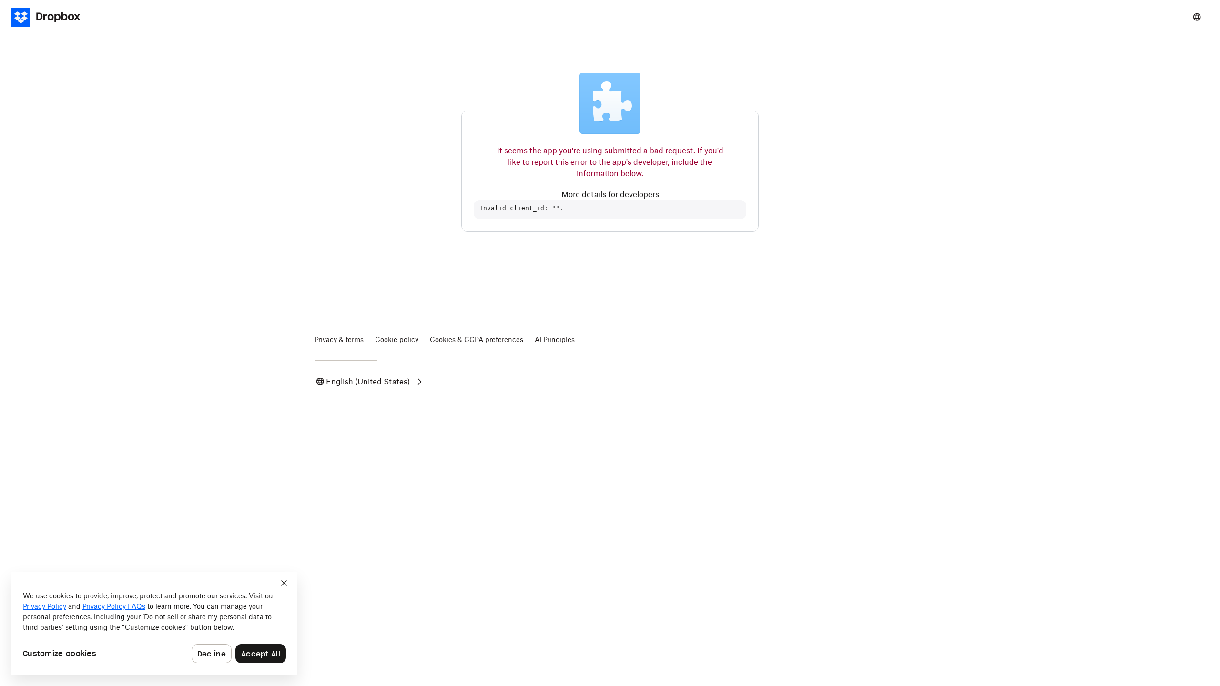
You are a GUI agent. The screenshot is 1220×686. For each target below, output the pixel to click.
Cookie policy (396, 339)
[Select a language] (1197, 17)
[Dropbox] (51, 17)
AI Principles (555, 339)
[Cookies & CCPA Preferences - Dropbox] (154, 623)
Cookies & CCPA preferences (476, 339)
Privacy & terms (339, 339)
